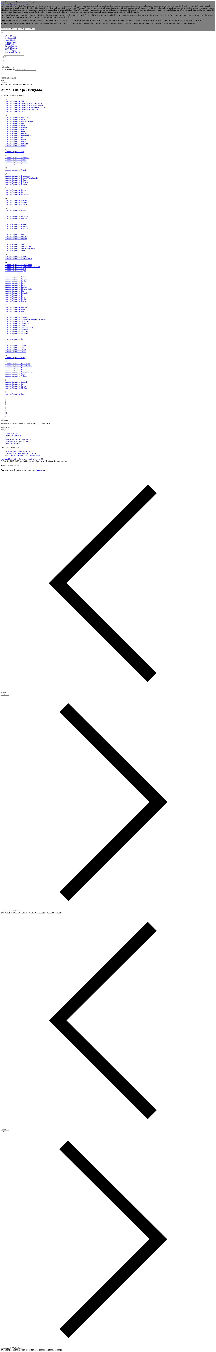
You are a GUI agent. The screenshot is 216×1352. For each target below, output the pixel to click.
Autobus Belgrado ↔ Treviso (15, 352)
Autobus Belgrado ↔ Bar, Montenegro (19, 121)
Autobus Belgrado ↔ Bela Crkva (17, 123)
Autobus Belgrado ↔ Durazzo (16, 184)
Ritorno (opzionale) (8, 69)
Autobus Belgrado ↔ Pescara (16, 287)
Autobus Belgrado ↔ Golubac (16, 202)
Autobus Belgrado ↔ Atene (15, 111)
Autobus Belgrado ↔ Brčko (15, 138)
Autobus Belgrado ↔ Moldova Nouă (18, 246)
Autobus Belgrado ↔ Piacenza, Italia (18, 289)
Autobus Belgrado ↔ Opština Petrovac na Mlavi (22, 267)
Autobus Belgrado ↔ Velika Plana (17, 364)
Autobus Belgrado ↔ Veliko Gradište (18, 366)
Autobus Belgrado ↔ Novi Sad (16, 257)
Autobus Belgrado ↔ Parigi (15, 285)
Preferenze (5, 29)
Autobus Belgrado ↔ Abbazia (16, 101)
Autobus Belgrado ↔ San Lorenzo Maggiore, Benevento (25, 319)
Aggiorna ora (40, 470)
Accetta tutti (30, 29)
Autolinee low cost (33, 459)
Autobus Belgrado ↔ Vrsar (15, 374)
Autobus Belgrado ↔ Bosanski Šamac (19, 135)
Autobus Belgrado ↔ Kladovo (16, 226)
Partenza (4, 67)
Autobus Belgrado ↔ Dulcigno (16, 182)
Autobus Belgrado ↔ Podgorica (16, 293)
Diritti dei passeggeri (12, 443)
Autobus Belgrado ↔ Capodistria (17, 158)
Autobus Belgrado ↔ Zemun (15, 386)
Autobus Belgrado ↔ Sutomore (16, 333)
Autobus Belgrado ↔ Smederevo (17, 323)
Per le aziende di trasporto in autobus (18, 439)
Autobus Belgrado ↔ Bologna (16, 131)
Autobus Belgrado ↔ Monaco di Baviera (20, 248)
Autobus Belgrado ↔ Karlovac (16, 224)
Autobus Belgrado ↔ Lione (15, 235)
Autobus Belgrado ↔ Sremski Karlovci (19, 327)
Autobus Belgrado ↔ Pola (14, 295)
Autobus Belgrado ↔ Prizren (15, 301)
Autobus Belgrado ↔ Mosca (15, 251)
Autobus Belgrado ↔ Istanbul (16, 218)
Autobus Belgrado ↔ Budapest (16, 144)
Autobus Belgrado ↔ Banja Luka (17, 117)
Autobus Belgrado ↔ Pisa (14, 291)
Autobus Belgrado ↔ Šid (14, 339)
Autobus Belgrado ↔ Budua (15, 146)
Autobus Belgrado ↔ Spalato (15, 325)
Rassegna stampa (11, 433)
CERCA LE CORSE (8, 78)
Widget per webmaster (13, 435)
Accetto (13, 29)
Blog (7, 437)
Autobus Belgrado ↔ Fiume (15, 192)
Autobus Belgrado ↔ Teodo (15, 346)
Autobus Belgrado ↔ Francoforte (17, 194)
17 (6, 414)
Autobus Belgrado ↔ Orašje (15, 269)
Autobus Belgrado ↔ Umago (15, 358)
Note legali (5, 4)
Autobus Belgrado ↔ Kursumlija (17, 228)
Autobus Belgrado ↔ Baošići (15, 119)
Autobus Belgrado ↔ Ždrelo (15, 394)
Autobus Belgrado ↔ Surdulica (16, 331)
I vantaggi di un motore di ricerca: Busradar (20, 453)
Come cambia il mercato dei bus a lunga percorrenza (24, 455)
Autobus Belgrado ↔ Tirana (15, 350)
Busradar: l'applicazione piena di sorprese (20, 451)
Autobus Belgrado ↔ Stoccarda (16, 329)
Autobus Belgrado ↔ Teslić (15, 348)
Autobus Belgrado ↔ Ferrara (15, 190)
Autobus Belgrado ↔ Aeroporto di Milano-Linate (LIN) (25, 107)
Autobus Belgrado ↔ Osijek (15, 271)
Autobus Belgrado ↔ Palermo (16, 279)
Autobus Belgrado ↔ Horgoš (15, 210)
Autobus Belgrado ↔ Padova (15, 277)
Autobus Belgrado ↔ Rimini (15, 309)
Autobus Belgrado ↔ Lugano (16, 239)
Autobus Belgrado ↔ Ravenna (16, 307)
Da (2, 57)
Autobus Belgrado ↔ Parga (15, 283)
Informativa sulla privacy (19, 4)
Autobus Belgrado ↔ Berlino (15, 125)
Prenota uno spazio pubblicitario (16, 441)
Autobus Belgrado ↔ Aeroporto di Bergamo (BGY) (24, 105)
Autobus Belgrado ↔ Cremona (16, 164)
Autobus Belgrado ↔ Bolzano (16, 133)
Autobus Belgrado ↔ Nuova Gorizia (18, 259)
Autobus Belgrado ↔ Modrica (16, 244)
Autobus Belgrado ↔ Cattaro (15, 160)
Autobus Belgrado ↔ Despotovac (17, 176)
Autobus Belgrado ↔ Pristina (15, 299)
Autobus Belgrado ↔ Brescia (15, 140)
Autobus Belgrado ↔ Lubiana (16, 237)
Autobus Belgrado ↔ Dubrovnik (17, 180)
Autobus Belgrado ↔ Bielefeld (16, 127)
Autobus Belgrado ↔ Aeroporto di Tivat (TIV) (22, 109)
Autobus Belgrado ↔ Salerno (16, 317)
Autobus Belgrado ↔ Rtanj (15, 311)
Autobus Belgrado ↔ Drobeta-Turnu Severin (21, 178)
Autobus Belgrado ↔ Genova (16, 200)
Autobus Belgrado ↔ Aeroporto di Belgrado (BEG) (23, 103)
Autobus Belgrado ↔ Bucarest (16, 142)
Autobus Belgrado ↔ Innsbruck (16, 216)
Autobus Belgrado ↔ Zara (14, 384)
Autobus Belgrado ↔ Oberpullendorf (18, 265)
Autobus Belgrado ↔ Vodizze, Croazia (19, 372)
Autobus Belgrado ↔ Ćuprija (15, 170)
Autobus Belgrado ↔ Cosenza (16, 162)
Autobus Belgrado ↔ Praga (15, 297)
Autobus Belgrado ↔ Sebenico (16, 321)
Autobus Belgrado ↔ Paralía (15, 281)
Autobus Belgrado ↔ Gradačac (16, 204)
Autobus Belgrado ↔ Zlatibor (16, 388)
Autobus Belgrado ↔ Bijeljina (16, 129)
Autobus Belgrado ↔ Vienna (15, 368)
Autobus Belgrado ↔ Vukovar (16, 376)
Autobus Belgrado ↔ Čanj (15, 152)
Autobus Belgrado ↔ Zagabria (16, 382)
